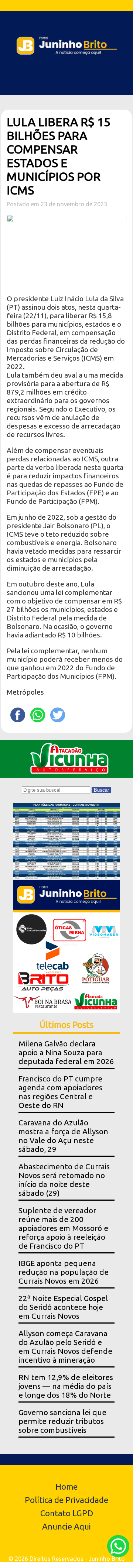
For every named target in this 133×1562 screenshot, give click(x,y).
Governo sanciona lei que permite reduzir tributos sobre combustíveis (62, 1421)
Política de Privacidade (66, 1499)
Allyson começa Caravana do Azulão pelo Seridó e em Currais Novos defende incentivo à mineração (65, 1346)
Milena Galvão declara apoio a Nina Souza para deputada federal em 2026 (66, 1052)
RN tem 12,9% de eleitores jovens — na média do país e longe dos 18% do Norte (65, 1386)
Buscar (101, 790)
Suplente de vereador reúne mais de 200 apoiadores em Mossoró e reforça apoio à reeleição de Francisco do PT (63, 1228)
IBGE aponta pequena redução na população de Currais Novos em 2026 (63, 1272)
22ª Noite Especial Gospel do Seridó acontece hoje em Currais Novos (63, 1307)
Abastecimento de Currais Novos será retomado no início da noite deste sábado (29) (64, 1179)
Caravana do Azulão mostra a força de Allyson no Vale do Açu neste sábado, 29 (63, 1135)
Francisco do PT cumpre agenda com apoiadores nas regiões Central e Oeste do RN (60, 1091)
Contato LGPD (66, 1513)
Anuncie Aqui (66, 1526)
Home (66, 1486)
